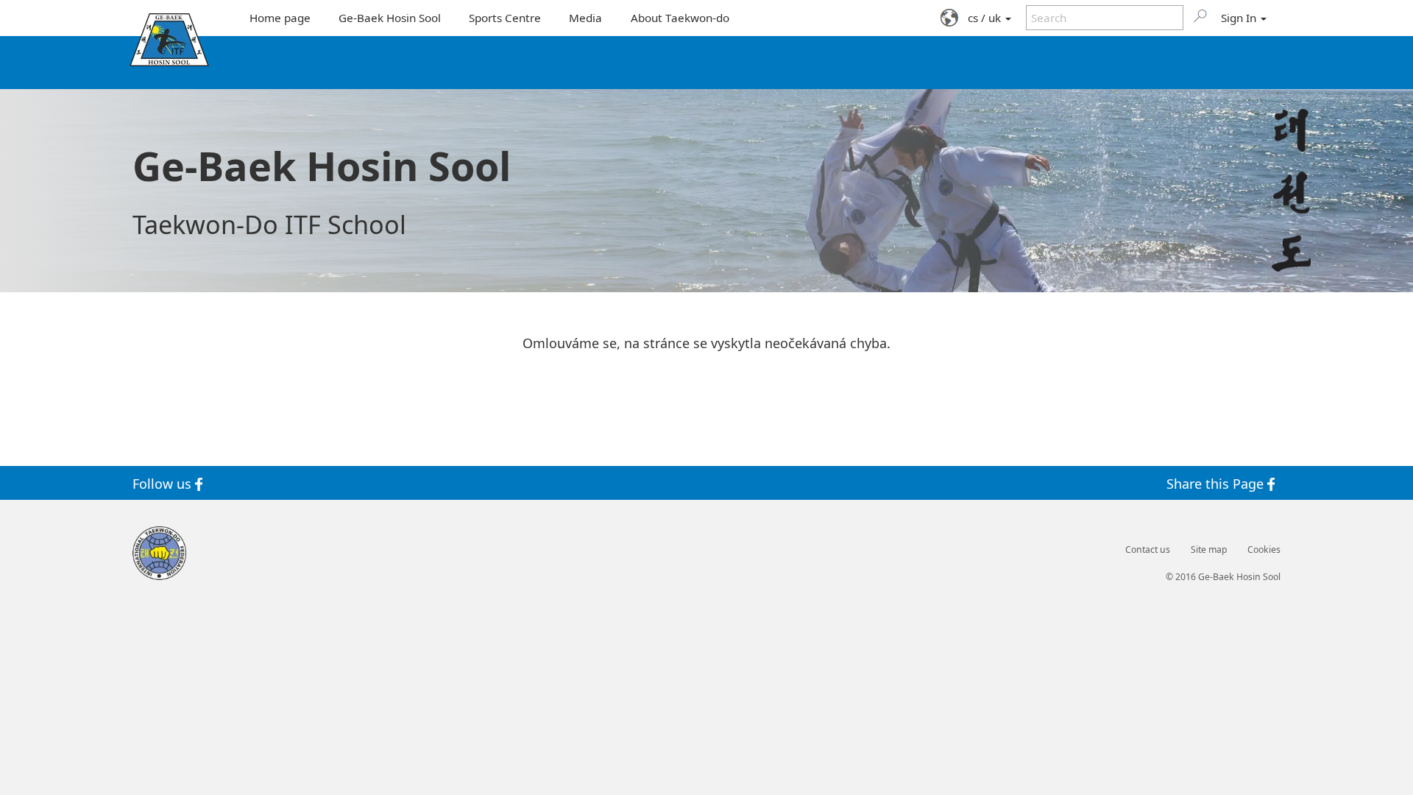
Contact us (1147, 549)
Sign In (1240, 17)
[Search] (1200, 15)
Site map (1209, 549)
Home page (280, 17)
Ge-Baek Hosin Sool (390, 17)
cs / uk (986, 17)
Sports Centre (505, 17)
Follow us (163, 483)
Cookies (1264, 549)
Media (585, 17)
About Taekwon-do (680, 17)
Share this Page (1216, 483)
